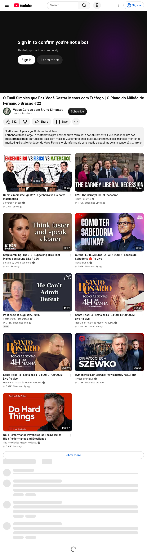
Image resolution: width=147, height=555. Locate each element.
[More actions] (76, 121)
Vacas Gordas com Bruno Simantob (38, 110)
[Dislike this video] (25, 121)
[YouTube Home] (22, 5)
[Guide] (7, 5)
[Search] (84, 5)
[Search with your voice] (97, 5)
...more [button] (136, 142)
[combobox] (63, 5)
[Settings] (118, 5)
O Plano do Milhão (45, 131)
